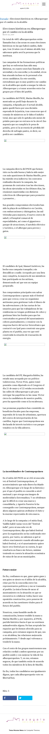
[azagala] (24, 722)
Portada (4, 18)
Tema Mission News (16, 730)
